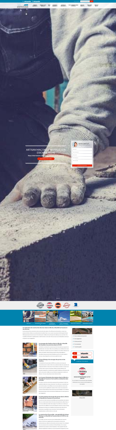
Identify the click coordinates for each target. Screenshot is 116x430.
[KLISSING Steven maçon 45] (22, 5)
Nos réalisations (46, 158)
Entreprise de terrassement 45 (63, 5)
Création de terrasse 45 (82, 5)
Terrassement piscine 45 (89, 5)
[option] (58, 172)
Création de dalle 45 (96, 5)
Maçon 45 (49, 5)
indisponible (27, 1)
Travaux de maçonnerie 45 (35, 5)
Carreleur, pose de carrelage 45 (43, 5)
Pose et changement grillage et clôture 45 (73, 5)
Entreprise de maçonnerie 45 (55, 5)
